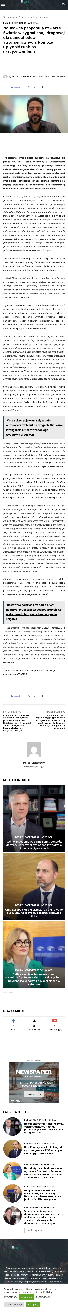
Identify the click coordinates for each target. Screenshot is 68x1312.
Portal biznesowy (21, 77)
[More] (42, 87)
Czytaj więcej (42, 1296)
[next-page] (11, 994)
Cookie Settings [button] (14, 1304)
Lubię (13, 1019)
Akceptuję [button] (26, 1297)
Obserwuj (34, 1019)
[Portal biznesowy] (6, 77)
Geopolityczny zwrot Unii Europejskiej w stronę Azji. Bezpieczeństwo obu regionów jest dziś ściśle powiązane (43, 1195)
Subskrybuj (55, 1019)
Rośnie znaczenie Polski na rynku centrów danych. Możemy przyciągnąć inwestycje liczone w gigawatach (34, 845)
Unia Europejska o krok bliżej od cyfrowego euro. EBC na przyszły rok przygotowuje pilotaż (34, 913)
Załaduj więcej (33, 1230)
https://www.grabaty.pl (34, 767)
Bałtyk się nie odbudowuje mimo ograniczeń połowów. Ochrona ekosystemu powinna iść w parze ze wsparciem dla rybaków (34, 979)
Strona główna (10, 17)
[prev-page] (5, 994)
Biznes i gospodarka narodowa (33, 17)
